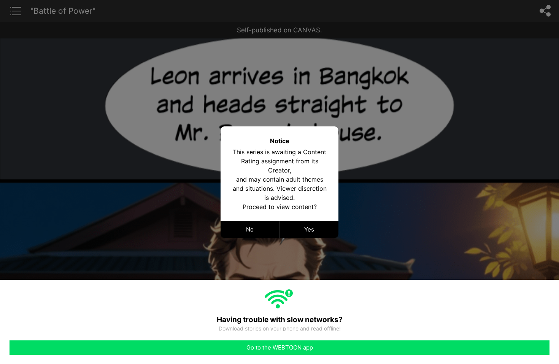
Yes (309, 229)
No (250, 229)
